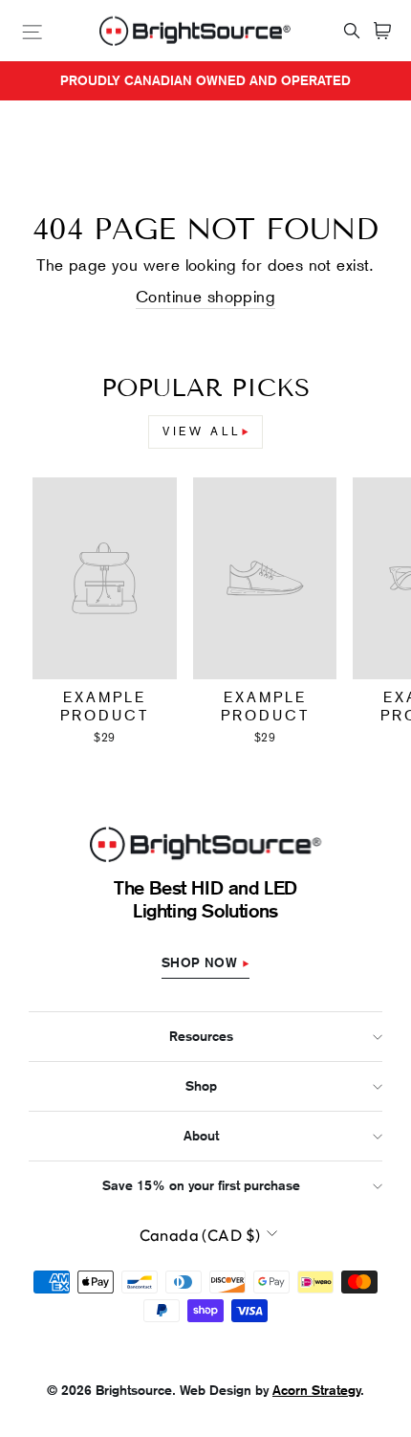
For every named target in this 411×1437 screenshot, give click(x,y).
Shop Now (199, 962)
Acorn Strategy (316, 1390)
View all (202, 431)
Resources (201, 1036)
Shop (201, 1086)
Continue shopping (205, 296)
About (201, 1135)
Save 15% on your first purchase (201, 1185)
